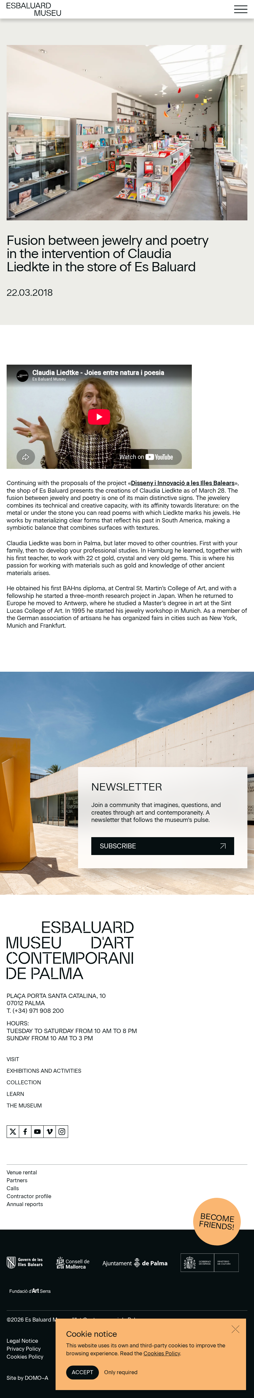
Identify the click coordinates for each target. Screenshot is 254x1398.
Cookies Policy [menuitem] (25, 1357)
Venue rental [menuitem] (22, 1172)
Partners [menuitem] (17, 1180)
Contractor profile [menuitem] (29, 1196)
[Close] (235, 1329)
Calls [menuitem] (13, 1188)
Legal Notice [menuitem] (22, 1341)
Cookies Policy (162, 1353)
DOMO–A (36, 1378)
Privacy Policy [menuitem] (24, 1349)
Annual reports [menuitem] (25, 1204)
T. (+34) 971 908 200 (35, 1011)
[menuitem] (13, 1062)
